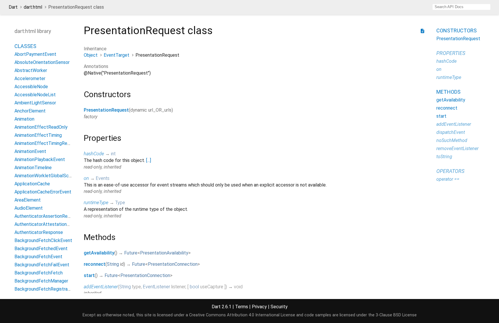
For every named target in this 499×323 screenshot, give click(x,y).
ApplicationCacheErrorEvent (42, 192)
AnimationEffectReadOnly (41, 127)
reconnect (94, 264)
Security (279, 306)
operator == (447, 179)
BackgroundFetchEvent (38, 256)
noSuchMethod (451, 140)
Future (130, 253)
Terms (241, 306)
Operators (450, 171)
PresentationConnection (173, 264)
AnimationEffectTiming (38, 135)
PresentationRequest (106, 110)
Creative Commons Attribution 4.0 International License (242, 315)
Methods (448, 92)
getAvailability (99, 253)
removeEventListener (457, 148)
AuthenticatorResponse (38, 232)
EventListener (156, 286)
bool (194, 286)
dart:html (33, 7)
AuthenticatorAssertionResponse (48, 216)
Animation (24, 119)
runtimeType (96, 202)
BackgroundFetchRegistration (44, 289)
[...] (148, 160)
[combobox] (461, 7)
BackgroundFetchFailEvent (41, 264)
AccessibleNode (31, 86)
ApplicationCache (32, 184)
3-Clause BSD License (396, 315)
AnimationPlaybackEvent (39, 159)
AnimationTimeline (33, 167)
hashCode (94, 153)
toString (444, 156)
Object (91, 55)
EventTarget (116, 55)
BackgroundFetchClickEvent (43, 240)
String (113, 264)
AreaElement (27, 200)
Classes (25, 46)
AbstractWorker (30, 70)
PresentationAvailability (164, 253)
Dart (13, 7)
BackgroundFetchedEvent (41, 248)
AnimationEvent (30, 151)
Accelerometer (29, 78)
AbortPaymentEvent (35, 54)
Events (102, 178)
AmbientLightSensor (35, 103)
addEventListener (101, 286)
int (113, 153)
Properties (450, 53)
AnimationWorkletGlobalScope (45, 175)
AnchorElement (30, 111)
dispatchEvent (450, 132)
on (86, 178)
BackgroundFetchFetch (38, 273)
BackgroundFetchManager (41, 281)
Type (120, 202)
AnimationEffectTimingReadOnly (47, 143)
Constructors (456, 30)
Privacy (259, 306)
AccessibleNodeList (35, 94)
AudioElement (28, 208)
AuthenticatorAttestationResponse (50, 224)
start (89, 275)
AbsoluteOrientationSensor (42, 62)
